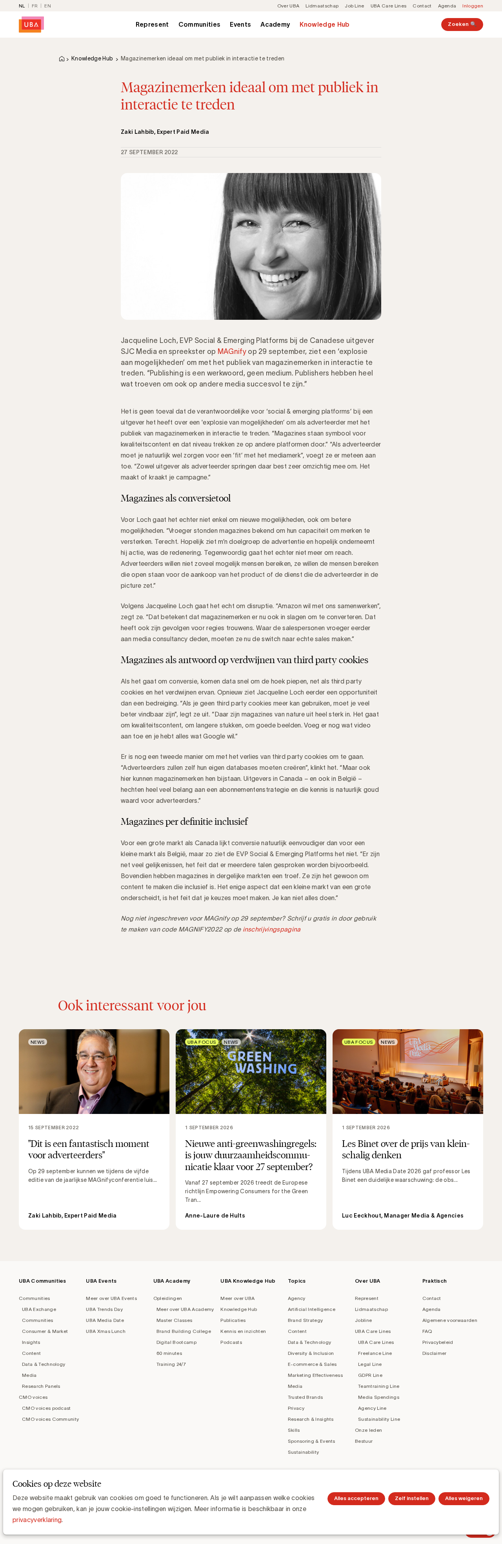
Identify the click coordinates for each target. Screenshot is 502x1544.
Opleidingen (167, 1298)
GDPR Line (370, 1375)
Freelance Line (375, 1353)
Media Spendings (378, 1397)
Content (31, 1353)
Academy (275, 24)
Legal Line (370, 1364)
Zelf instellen (412, 1498)
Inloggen (472, 5)
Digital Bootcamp (176, 1342)
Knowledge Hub (324, 24)
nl (22, 5)
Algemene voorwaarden (449, 1320)
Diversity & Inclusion (311, 1353)
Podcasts (231, 1342)
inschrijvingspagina (272, 929)
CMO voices (33, 1397)
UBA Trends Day (104, 1309)
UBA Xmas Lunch (105, 1331)
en (47, 5)
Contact (422, 5)
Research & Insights (311, 1419)
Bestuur (364, 1441)
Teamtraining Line (378, 1386)
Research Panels (41, 1386)
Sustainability (303, 1452)
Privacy (296, 1408)
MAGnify (232, 351)
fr (35, 5)
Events (240, 24)
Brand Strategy (305, 1320)
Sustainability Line (379, 1419)
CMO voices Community (50, 1419)
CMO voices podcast (46, 1408)
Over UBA (288, 5)
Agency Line (372, 1408)
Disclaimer (434, 1353)
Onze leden (368, 1430)
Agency (297, 1298)
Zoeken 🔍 (462, 24)
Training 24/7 (171, 1364)
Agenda (447, 5)
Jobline (363, 1320)
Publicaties (233, 1320)
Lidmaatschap (322, 5)
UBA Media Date (105, 1320)
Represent (152, 24)
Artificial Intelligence (311, 1309)
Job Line (354, 5)
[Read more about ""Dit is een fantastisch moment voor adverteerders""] (94, 1129)
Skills (294, 1430)
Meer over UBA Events (111, 1298)
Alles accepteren (356, 1498)
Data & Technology (43, 1364)
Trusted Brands (305, 1397)
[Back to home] (31, 24)
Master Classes (174, 1320)
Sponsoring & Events (311, 1441)
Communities (199, 24)
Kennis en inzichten (243, 1331)
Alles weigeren (464, 1498)
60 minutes (169, 1353)
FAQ (427, 1331)
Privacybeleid (437, 1342)
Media (29, 1375)
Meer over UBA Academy (185, 1309)
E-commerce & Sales (312, 1364)
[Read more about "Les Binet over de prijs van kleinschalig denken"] (408, 1129)
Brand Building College (183, 1331)
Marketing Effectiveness (315, 1375)
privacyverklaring (37, 1519)
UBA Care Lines (388, 5)
